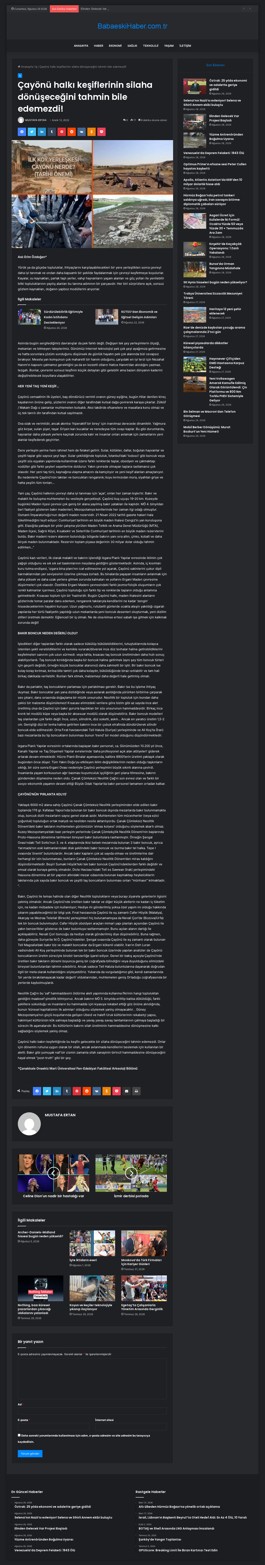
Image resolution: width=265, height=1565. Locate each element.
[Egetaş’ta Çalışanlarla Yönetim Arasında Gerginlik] (144, 1288)
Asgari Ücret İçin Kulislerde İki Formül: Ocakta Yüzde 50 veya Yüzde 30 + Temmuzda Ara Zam (226, 224)
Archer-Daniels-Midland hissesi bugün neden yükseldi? (40, 1234)
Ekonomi (115, 45)
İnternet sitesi (104, 1420)
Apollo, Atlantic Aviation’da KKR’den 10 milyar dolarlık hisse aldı (212, 182)
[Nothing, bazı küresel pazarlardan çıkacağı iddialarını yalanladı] (40, 1288)
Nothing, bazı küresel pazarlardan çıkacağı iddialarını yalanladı (34, 1309)
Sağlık (132, 45)
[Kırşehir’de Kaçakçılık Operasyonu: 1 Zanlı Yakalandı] (194, 249)
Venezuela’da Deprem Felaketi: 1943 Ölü (213, 153)
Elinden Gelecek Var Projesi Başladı (103, 8)
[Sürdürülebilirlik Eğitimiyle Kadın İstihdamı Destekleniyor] (29, 317)
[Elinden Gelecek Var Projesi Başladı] (194, 122)
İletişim (185, 45)
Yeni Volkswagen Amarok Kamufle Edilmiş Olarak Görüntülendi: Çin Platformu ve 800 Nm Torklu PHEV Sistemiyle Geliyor (228, 389)
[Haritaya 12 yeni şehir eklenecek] (194, 315)
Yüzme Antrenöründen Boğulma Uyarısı (226, 136)
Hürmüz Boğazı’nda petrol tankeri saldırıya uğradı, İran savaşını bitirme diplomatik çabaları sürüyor (211, 199)
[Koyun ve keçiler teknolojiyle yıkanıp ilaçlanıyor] (92, 1288)
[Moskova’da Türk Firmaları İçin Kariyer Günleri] (144, 1243)
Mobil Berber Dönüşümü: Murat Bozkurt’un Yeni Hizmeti (206, 429)
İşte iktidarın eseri (83, 1260)
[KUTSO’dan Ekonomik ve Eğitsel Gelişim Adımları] (106, 317)
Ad (21, 1404)
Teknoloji (150, 45)
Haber (98, 45)
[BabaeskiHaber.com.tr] (132, 26)
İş (36, 66)
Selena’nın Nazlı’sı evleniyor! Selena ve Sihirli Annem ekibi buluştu (212, 102)
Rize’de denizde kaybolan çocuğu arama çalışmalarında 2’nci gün (214, 329)
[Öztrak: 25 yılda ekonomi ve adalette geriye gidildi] (194, 86)
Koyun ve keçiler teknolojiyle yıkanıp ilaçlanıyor (91, 1307)
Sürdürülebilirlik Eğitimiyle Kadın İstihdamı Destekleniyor (63, 317)
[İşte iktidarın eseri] (92, 1243)
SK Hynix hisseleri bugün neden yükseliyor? (215, 282)
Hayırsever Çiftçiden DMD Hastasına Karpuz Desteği (226, 363)
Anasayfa (81, 45)
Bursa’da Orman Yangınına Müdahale (224, 266)
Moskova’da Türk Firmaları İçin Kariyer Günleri (141, 1262)
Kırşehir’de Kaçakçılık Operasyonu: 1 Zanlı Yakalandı (225, 248)
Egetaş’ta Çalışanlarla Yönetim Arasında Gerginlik (142, 1307)
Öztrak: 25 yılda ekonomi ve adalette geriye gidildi (228, 84)
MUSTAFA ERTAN (35, 120)
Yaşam (169, 45)
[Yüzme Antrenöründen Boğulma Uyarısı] (194, 140)
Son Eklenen (215, 65)
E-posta (24, 1420)
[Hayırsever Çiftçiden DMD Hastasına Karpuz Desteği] (194, 364)
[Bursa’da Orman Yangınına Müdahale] (194, 269)
